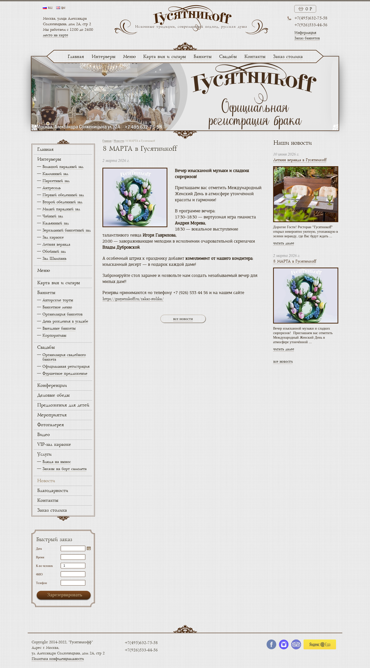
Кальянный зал (55, 223)
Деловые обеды (53, 395)
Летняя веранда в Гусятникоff (299, 160)
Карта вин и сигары (164, 57)
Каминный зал (55, 173)
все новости (183, 318)
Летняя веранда (56, 244)
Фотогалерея (50, 425)
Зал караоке (52, 237)
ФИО (39, 574)
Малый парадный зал (61, 209)
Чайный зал (52, 216)
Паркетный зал (55, 181)
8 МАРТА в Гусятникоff (294, 261)
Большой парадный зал (62, 166)
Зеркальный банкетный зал (66, 230)
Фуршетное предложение (64, 373)
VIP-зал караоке (54, 444)
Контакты (254, 57)
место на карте (55, 35)
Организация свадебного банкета (64, 357)
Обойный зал (53, 251)
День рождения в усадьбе (65, 321)
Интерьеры (103, 57)
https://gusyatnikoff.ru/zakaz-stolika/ (133, 299)
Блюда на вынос (56, 461)
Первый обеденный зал (63, 195)
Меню (129, 57)
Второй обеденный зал (62, 202)
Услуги (44, 454)
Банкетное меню (57, 307)
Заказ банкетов (307, 38)
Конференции (52, 385)
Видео (43, 435)
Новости (46, 481)
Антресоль (51, 188)
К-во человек (44, 565)
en (63, 8)
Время (40, 557)
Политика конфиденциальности (57, 659)
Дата (39, 548)
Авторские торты (57, 300)
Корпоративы (54, 335)
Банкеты (202, 57)
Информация (305, 33)
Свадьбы (228, 57)
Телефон (41, 582)
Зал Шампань (54, 258)
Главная (75, 57)
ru (50, 8)
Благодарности (52, 490)
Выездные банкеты (59, 328)
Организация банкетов (62, 314)
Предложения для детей (63, 405)
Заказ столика (288, 57)
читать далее (283, 243)
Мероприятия (51, 415)
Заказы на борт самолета (64, 469)
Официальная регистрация (65, 366)
